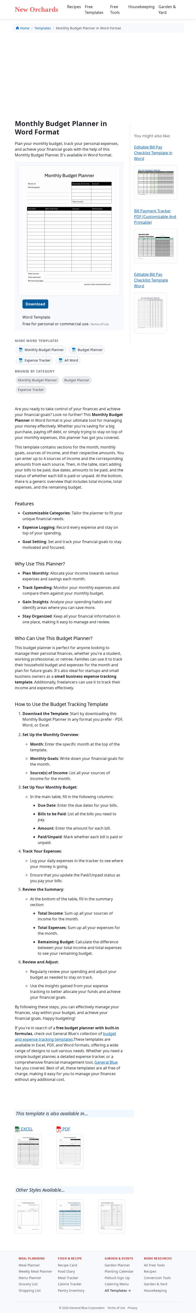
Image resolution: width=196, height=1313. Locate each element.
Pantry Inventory (71, 1290)
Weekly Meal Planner (35, 1271)
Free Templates (94, 9)
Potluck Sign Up (117, 1278)
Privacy (132, 1308)
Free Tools (115, 9)
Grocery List (28, 1284)
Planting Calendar (119, 1271)
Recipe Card (67, 1265)
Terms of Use (99, 324)
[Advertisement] (98, 71)
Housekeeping (141, 6)
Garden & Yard (167, 9)
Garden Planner (117, 1265)
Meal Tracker (68, 1278)
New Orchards (36, 9)
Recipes (74, 6)
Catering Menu (117, 1284)
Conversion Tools (157, 1278)
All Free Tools (154, 1265)
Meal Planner (29, 1265)
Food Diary (66, 1271)
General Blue (106, 1062)
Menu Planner (30, 1278)
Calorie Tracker (70, 1284)
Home (24, 28)
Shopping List (30, 1290)
